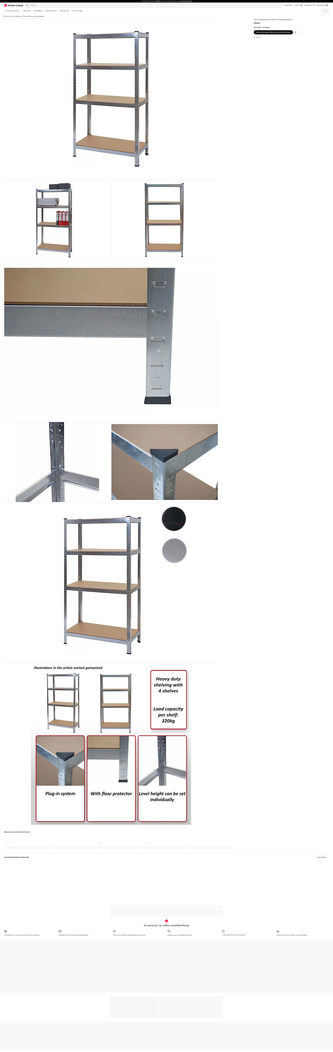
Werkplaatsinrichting (28, 16)
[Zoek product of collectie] (27, 5)
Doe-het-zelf (9, 16)
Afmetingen (266, 27)
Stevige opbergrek (39, 16)
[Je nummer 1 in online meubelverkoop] (13, 5)
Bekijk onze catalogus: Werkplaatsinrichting (17, 832)
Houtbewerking (18, 16)
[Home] (4, 16)
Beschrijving (257, 27)
